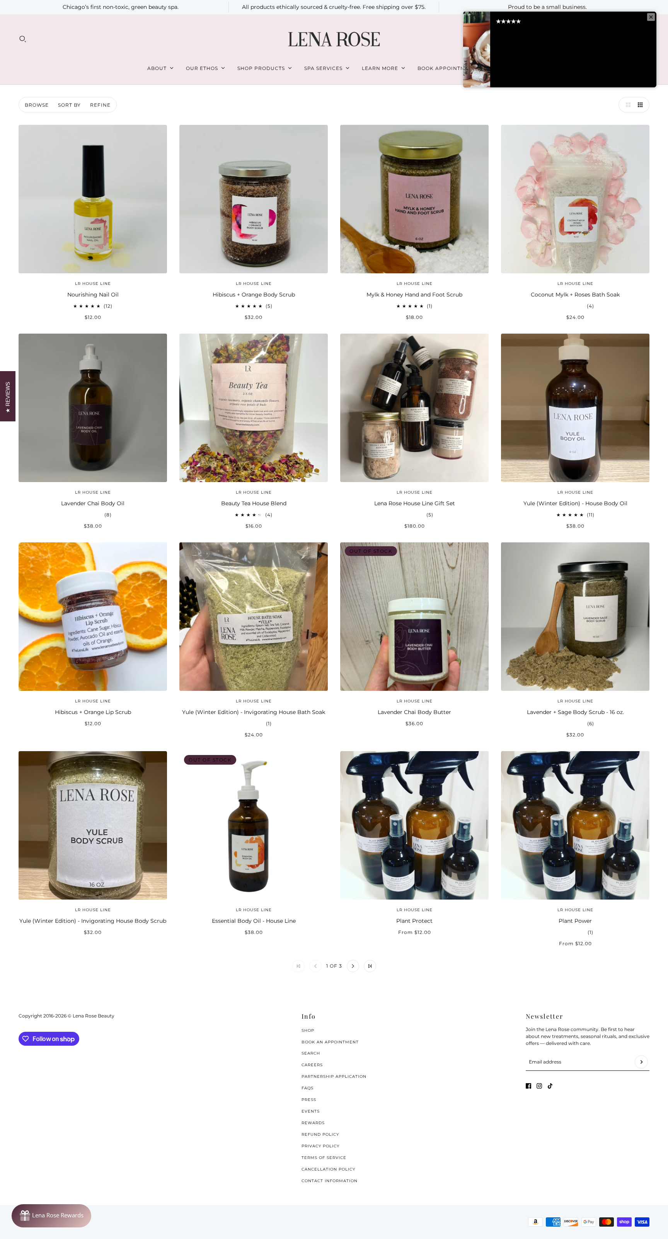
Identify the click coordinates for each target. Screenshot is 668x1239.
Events (311, 1111)
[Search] (23, 39)
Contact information (330, 1180)
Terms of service (324, 1157)
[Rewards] (51, 1215)
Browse (37, 105)
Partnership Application (334, 1076)
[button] (626, 104)
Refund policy (320, 1134)
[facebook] (528, 1086)
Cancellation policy (328, 1169)
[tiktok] (550, 1086)
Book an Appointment (330, 1042)
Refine (100, 105)
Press (309, 1099)
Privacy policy (320, 1146)
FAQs (308, 1088)
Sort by (69, 105)
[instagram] (539, 1086)
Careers (312, 1064)
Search (311, 1053)
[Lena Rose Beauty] (334, 39)
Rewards (313, 1122)
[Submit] (641, 1062)
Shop (308, 1030)
